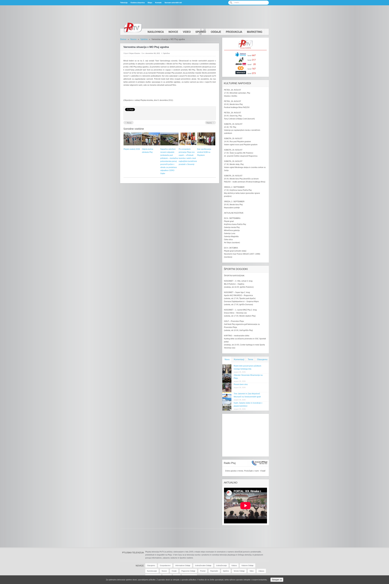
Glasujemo (262, 359)
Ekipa (150, 2)
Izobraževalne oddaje (203, 565)
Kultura (234, 565)
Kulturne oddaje (247, 565)
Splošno (144, 39)
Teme (250, 359)
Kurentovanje (152, 571)
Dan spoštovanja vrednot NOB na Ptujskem (204, 152)
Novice (173, 32)
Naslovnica (156, 32)
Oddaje (216, 32)
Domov (123, 39)
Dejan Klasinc (134, 53)
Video (187, 32)
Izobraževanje (221, 565)
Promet (202, 571)
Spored (200, 32)
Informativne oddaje (182, 565)
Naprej (210, 122)
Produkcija (234, 32)
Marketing (254, 32)
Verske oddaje (239, 571)
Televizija (123, 2)
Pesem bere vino (241, 384)
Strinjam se (277, 580)
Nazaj (128, 122)
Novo (227, 359)
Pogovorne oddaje (188, 571)
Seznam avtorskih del (173, 2)
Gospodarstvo (165, 565)
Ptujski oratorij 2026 (132, 149)
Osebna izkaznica (138, 2)
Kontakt (158, 2)
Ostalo (174, 571)
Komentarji (239, 359)
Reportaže (214, 571)
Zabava (261, 571)
